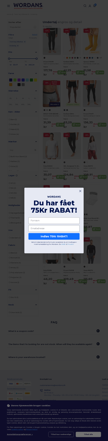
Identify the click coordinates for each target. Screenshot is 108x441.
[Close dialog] (80, 191)
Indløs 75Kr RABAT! (54, 236)
